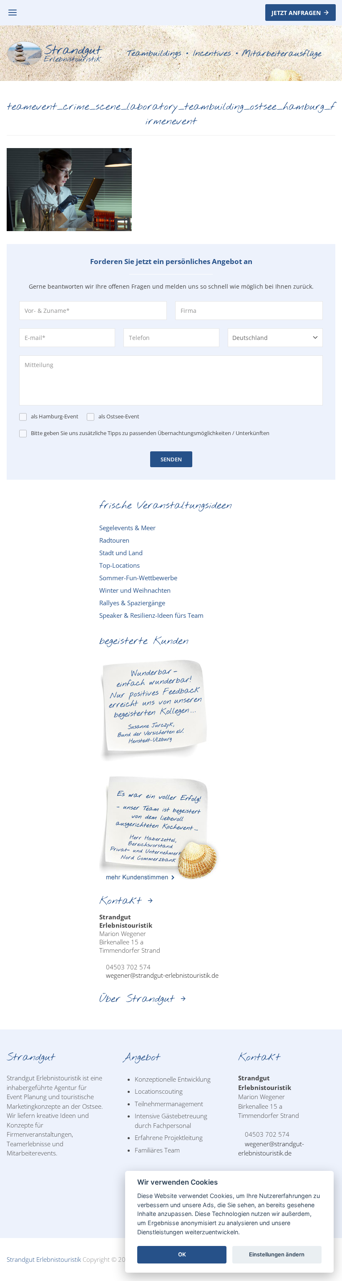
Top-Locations (119, 565)
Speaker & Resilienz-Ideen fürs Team (151, 615)
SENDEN (171, 459)
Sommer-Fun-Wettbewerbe (138, 578)
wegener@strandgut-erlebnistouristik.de (162, 975)
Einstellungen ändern (276, 1254)
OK (182, 1254)
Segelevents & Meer (127, 527)
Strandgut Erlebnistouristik (44, 1259)
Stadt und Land (121, 553)
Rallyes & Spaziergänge (132, 603)
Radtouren (114, 540)
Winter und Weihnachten (135, 590)
